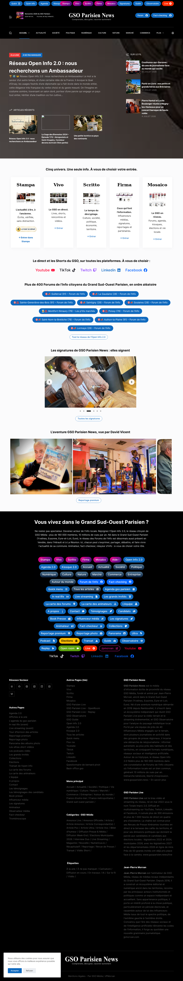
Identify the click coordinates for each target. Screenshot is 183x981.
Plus (159, 33)
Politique (70, 33)
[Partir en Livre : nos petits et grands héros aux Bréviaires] (133, 86)
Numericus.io (98, 842)
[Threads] (49, 686)
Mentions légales (76, 976)
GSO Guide (72, 719)
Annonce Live (73, 820)
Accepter (15, 970)
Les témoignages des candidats (26, 792)
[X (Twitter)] (34, 686)
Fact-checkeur (17, 814)
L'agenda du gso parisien (22, 720)
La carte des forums (20, 769)
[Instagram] (27, 686)
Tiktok (69, 749)
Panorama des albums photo (24, 743)
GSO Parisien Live (76, 704)
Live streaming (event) (21, 728)
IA (103, 872)
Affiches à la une (18, 716)
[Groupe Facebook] (12, 686)
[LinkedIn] (42, 686)
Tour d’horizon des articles (23, 732)
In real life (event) (18, 724)
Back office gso (74, 768)
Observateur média (19, 811)
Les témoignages (18, 788)
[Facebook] (19, 686)
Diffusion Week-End (77, 835)
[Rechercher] (10, 33)
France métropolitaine (101, 798)
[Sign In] (173, 33)
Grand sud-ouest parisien (80, 801)
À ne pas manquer (32, 55)
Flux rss (70, 742)
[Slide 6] (100, 411)
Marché (130, 33)
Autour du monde (103, 794)
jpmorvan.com (131, 937)
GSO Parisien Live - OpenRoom (83, 708)
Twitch (70, 753)
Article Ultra (87, 827)
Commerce (145, 33)
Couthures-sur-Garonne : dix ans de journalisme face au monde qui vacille (155, 65)
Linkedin (70, 757)
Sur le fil (111, 872)
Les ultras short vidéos (21, 747)
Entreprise (86, 794)
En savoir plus (158, 779)
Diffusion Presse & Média (92, 831)
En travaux (94, 872)
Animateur (14, 807)
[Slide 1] (80, 411)
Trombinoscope (17, 818)
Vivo (68, 689)
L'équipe (13, 777)
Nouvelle (84, 842)
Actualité (41, 33)
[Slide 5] (97, 411)
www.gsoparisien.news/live (157, 854)
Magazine (71, 842)
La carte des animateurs (22, 773)
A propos (14, 780)
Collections (15, 758)
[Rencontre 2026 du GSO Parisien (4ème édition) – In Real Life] (19, 13)
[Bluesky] (12, 694)
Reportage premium (20, 735)
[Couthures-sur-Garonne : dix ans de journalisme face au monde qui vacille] (133, 67)
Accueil (23, 33)
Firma (69, 697)
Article (109, 820)
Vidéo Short (83, 850)
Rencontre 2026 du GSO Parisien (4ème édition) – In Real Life (37, 14)
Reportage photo (18, 739)
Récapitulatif (73, 846)
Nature (116, 33)
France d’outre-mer (76, 798)
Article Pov (72, 827)
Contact (13, 784)
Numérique (86, 33)
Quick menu (72, 738)
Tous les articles (75, 734)
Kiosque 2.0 (72, 730)
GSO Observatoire (76, 715)
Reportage (88, 846)
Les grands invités (19, 754)
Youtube (70, 745)
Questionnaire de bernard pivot (83, 764)
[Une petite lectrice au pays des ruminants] (88, 123)
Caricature (105, 868)
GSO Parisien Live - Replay (80, 711)
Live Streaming (100, 839)
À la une (15, 55)
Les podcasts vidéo (19, 750)
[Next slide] (132, 382)
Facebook (71, 761)
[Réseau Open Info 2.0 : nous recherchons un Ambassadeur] (23, 124)
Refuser (29, 970)
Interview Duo (81, 839)
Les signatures (17, 803)
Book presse (16, 795)
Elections (14, 762)
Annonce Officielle (93, 820)
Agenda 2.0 (15, 713)
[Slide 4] (94, 411)
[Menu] (10, 17)
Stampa (70, 685)
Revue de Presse (105, 846)
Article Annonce (75, 824)
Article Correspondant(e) (99, 824)
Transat (70, 850)
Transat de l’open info (20, 765)
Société (55, 33)
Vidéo (71, 876)
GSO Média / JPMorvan (103, 976)
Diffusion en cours (76, 872)
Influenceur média (18, 799)
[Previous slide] (49, 382)
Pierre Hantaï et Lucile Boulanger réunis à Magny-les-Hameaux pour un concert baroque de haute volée (155, 107)
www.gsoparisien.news (136, 779)
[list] (90, 382)
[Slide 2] (83, 411)
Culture (102, 33)
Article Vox (102, 827)
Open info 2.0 (73, 723)
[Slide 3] (89, 411)
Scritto (70, 693)
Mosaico (71, 700)
